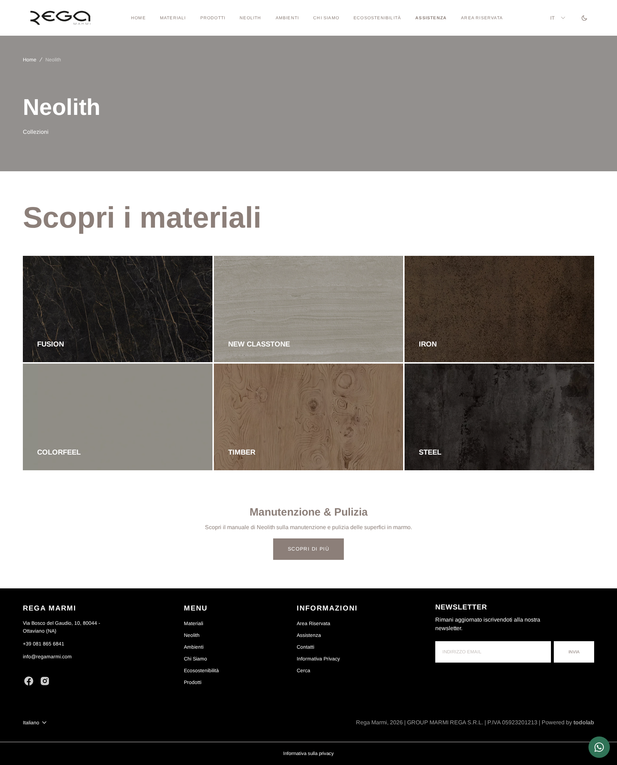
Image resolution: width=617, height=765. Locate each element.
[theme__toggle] (584, 18)
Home (29, 59)
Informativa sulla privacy (308, 753)
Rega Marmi (371, 722)
